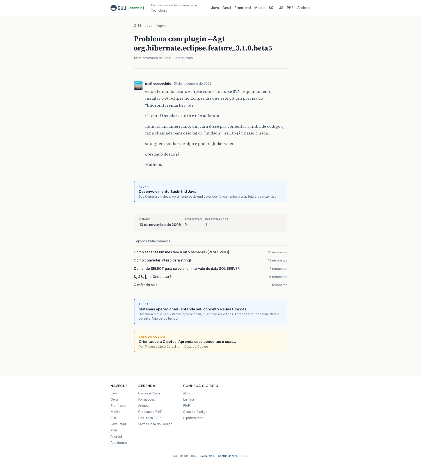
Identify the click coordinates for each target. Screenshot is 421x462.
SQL (272, 8)
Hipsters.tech (193, 418)
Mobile (259, 8)
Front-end (118, 406)
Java (215, 8)
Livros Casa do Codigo (155, 424)
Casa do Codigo (195, 412)
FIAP (186, 406)
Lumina (188, 399)
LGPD (244, 456)
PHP (290, 8)
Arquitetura (119, 443)
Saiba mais (207, 456)
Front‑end (243, 8)
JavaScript (118, 424)
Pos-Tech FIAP (149, 418)
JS (281, 8)
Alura (186, 393)
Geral (226, 8)
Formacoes (146, 399)
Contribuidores (228, 456)
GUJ (137, 26)
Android (303, 8)
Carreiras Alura (149, 393)
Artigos (143, 406)
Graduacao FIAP (150, 412)
